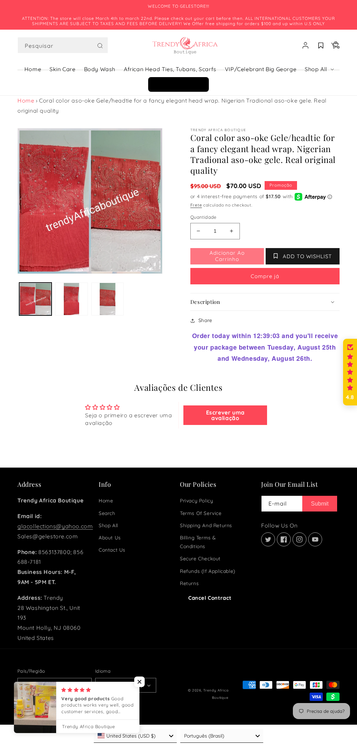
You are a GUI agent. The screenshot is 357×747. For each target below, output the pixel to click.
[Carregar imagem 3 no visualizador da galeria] (107, 299)
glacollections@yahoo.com (55, 526)
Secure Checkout (200, 558)
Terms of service (201, 513)
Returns (189, 583)
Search (107, 513)
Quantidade (203, 217)
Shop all (108, 525)
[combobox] (63, 45)
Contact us (112, 550)
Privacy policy (196, 501)
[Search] (100, 45)
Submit (319, 504)
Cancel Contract (209, 598)
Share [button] (205, 320)
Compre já (265, 276)
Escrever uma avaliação (225, 415)
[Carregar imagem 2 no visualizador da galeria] (71, 299)
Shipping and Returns (206, 525)
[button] (62, 45)
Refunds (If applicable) (207, 571)
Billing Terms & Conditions (198, 542)
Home (25, 100)
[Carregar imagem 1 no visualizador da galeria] (35, 299)
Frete (196, 205)
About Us (110, 538)
